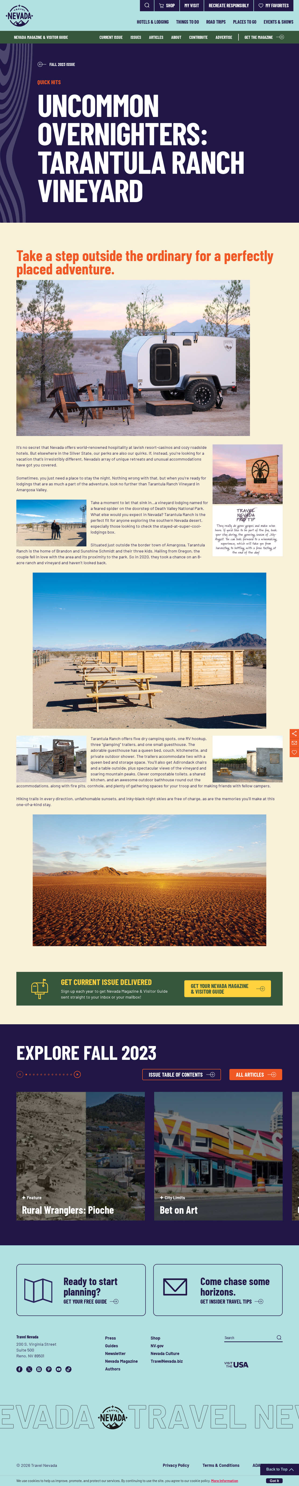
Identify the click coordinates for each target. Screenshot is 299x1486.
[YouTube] (59, 1369)
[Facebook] (19, 1369)
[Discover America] (253, 1364)
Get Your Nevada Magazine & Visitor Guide (220, 988)
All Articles (250, 1074)
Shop (170, 5)
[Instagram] (39, 1369)
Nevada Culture (165, 1353)
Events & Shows (278, 22)
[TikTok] (68, 1369)
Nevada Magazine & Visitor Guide (41, 37)
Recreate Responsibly (229, 5)
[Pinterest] (49, 1369)
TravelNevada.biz (167, 1361)
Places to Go (244, 22)
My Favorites (277, 5)
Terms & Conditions (221, 1465)
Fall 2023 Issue (62, 64)
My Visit (192, 5)
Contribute (198, 37)
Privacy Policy (176, 1465)
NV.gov (157, 1345)
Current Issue (111, 37)
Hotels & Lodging (153, 22)
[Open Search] (147, 5)
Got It (274, 1481)
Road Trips (216, 22)
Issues (136, 37)
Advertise (224, 37)
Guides (111, 1345)
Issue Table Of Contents (176, 1074)
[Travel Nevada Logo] (19, 15)
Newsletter (115, 1353)
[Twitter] (29, 1369)
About (176, 37)
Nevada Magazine (121, 1361)
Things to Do (187, 22)
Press (110, 1338)
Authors (112, 1368)
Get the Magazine (259, 37)
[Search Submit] (279, 1338)
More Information (224, 1481)
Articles (156, 37)
